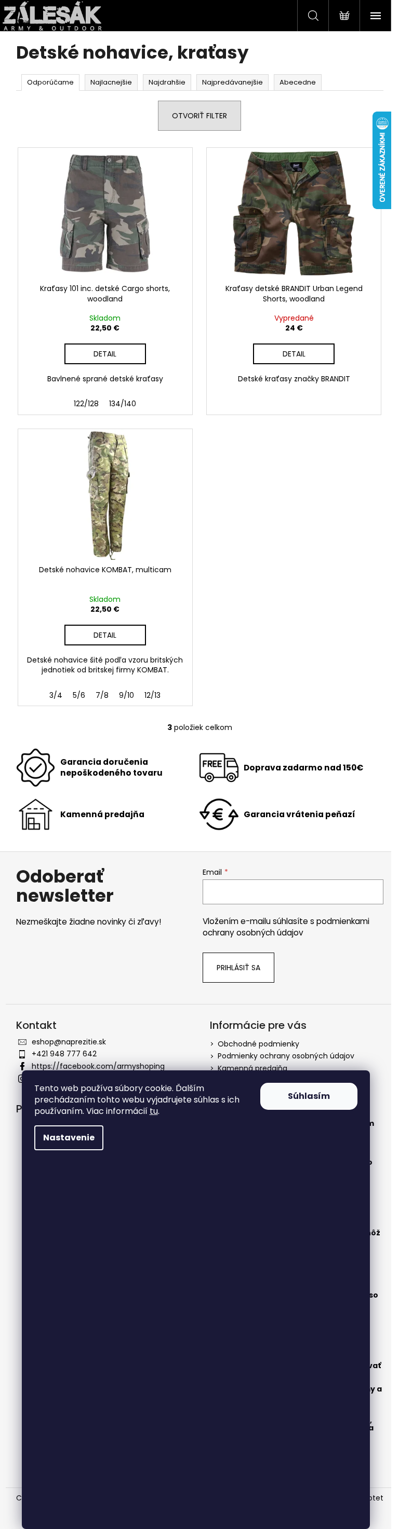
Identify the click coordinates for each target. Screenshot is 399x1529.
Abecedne (298, 82)
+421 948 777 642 (64, 1054)
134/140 (122, 403)
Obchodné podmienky (258, 1044)
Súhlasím (309, 1096)
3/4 (55, 695)
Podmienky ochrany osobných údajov (286, 1056)
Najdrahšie (167, 82)
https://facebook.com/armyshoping (98, 1066)
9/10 (126, 695)
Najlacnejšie (111, 82)
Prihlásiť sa (238, 967)
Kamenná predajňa (252, 1068)
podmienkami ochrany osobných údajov (286, 927)
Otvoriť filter (199, 116)
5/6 (79, 695)
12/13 (152, 695)
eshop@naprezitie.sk (69, 1042)
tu (154, 1111)
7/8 (102, 695)
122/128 (86, 403)
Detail (105, 354)
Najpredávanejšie (232, 82)
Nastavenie (69, 1138)
